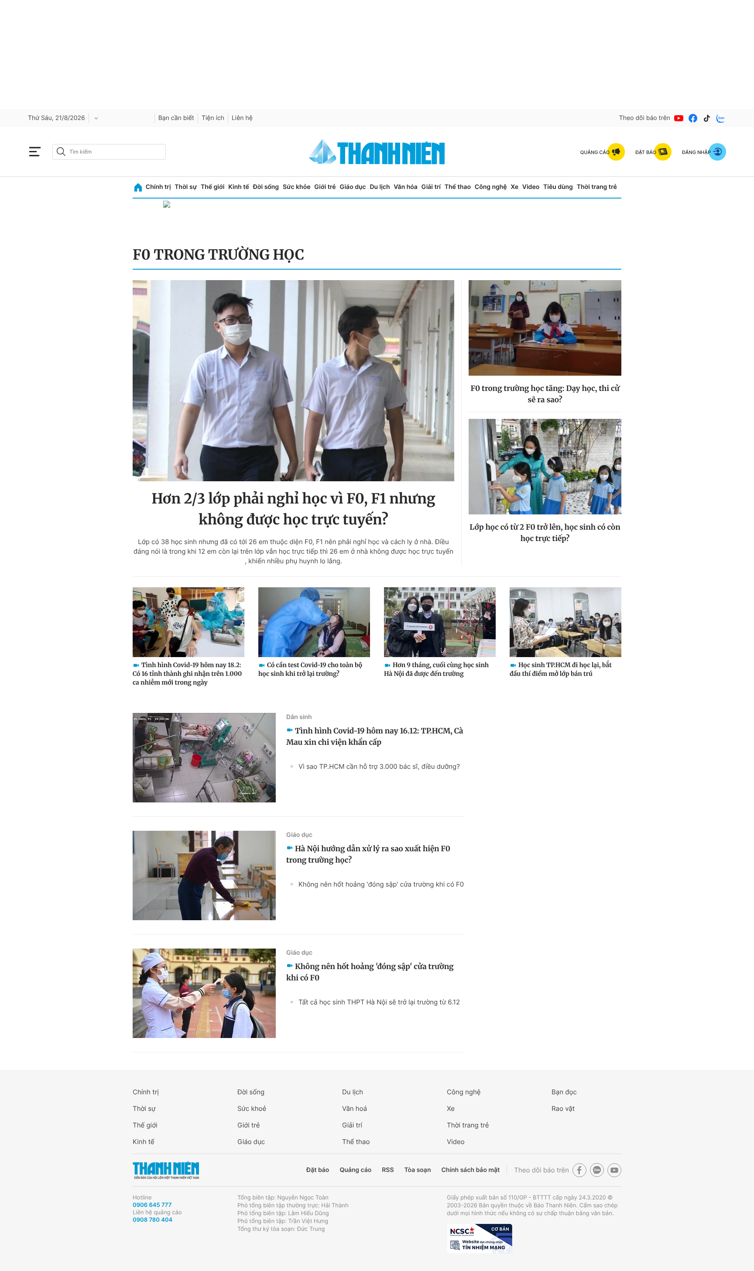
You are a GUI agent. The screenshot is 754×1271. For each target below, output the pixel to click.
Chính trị (158, 187)
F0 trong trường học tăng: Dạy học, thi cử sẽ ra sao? (544, 394)
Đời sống (266, 187)
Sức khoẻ (251, 1108)
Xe (514, 187)
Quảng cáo (355, 1170)
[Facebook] (693, 118)
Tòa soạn (417, 1170)
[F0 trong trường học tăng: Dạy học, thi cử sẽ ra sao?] (545, 328)
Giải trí (431, 187)
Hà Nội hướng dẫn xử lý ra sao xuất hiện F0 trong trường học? (368, 854)
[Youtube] (679, 118)
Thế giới (212, 187)
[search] (109, 152)
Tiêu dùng (558, 187)
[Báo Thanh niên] (166, 1170)
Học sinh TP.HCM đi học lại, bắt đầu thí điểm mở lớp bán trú (561, 669)
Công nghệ (491, 187)
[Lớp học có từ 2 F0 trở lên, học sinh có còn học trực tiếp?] (545, 466)
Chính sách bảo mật (470, 1170)
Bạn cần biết (176, 118)
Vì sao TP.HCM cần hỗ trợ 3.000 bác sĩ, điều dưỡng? (379, 766)
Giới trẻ (325, 187)
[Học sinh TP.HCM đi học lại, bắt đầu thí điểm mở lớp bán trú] (565, 622)
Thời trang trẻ (597, 187)
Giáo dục (352, 187)
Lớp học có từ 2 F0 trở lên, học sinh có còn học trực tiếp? (545, 532)
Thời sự (186, 187)
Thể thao (458, 187)
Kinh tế (238, 187)
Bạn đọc (564, 1092)
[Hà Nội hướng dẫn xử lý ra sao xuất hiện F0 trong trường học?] (204, 875)
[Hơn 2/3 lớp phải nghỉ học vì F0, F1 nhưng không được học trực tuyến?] (293, 380)
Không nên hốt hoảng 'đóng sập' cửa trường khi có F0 (381, 884)
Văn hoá (354, 1108)
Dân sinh (299, 717)
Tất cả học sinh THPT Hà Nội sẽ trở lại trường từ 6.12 (379, 1002)
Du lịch (380, 187)
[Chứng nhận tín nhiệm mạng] (479, 1239)
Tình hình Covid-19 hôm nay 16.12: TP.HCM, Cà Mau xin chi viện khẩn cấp (374, 736)
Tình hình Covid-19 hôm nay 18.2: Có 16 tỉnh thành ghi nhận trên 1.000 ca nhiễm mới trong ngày (187, 673)
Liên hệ (242, 118)
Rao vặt (563, 1108)
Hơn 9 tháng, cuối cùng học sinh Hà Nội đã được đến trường (436, 669)
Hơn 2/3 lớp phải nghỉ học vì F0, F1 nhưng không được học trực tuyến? (293, 509)
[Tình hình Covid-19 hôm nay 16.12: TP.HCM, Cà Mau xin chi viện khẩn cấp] (204, 757)
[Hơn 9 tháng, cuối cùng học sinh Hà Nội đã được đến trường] (440, 622)
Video (530, 187)
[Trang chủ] (138, 187)
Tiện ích (213, 118)
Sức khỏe (297, 187)
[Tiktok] (707, 118)
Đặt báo (317, 1170)
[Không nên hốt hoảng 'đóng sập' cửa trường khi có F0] (204, 993)
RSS (388, 1170)
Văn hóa (406, 187)
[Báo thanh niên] (377, 151)
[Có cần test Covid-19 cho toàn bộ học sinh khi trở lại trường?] (314, 622)
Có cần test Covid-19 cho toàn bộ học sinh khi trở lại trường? (310, 669)
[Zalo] (721, 118)
